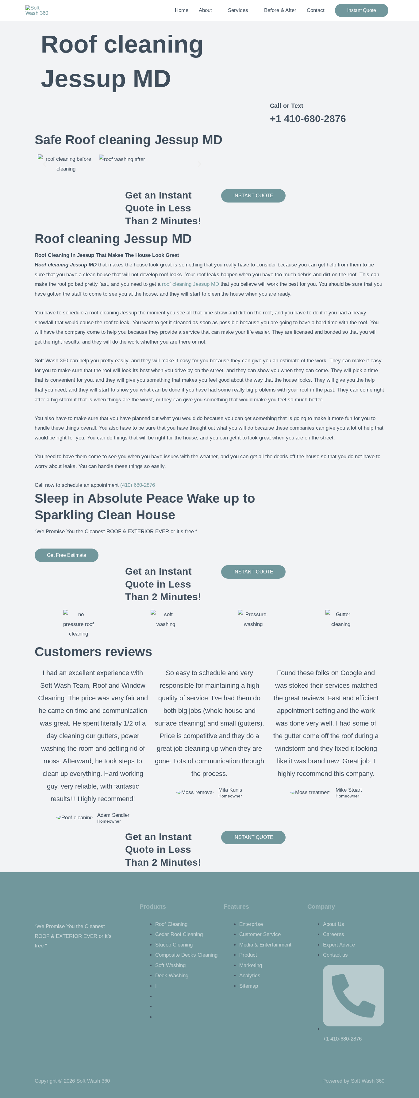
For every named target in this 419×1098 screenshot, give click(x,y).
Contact (316, 10)
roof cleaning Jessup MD (190, 284)
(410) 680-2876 (137, 485)
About (205, 10)
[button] (361, 10)
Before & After (280, 10)
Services (238, 10)
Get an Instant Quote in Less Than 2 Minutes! (163, 208)
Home (181, 10)
